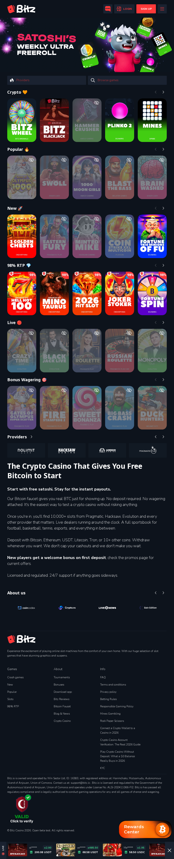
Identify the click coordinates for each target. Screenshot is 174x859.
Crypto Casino (62, 721)
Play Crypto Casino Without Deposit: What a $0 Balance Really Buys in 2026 (117, 756)
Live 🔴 (14, 322)
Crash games (15, 677)
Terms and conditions (113, 684)
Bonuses (59, 684)
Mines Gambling (110, 713)
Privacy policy (108, 692)
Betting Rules (108, 699)
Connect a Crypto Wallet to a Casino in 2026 (117, 730)
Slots (10, 699)
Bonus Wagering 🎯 (27, 379)
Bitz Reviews (61, 699)
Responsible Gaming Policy (116, 706)
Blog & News (62, 713)
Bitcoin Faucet (62, 706)
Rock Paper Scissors (112, 721)
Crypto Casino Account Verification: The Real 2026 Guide (120, 742)
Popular (12, 692)
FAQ (103, 677)
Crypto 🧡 (17, 92)
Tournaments (62, 677)
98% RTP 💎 (19, 265)
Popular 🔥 (18, 149)
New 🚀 (15, 208)
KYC (102, 768)
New (10, 684)
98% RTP (13, 706)
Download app (63, 692)
